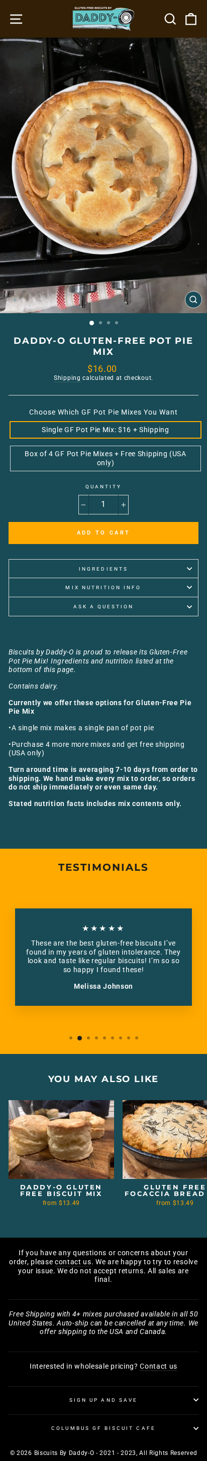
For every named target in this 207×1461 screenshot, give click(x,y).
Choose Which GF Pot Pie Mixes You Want (103, 412)
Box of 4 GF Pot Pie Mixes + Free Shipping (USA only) (105, 458)
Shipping (67, 377)
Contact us (158, 1366)
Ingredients (103, 569)
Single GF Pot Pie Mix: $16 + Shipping (105, 430)
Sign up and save (103, 1400)
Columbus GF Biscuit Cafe (103, 1428)
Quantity (103, 486)
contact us (73, 1262)
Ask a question (103, 606)
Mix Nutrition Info (103, 587)
